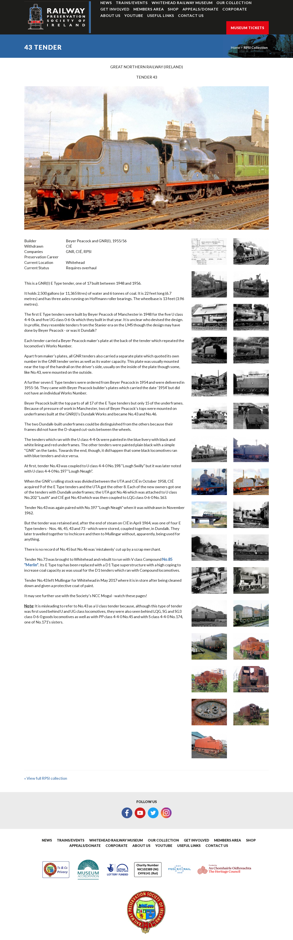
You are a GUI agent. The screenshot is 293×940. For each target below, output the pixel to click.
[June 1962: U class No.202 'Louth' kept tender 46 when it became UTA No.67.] (251, 547)
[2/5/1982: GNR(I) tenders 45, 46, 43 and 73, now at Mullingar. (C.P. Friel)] (251, 613)
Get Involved (115, 9)
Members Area (148, 9)
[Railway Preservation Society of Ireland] (57, 17)
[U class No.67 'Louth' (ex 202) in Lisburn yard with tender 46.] (251, 580)
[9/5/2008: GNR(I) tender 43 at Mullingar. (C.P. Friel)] (209, 679)
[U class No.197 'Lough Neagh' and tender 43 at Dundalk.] (251, 317)
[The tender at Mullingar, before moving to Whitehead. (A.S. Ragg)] (251, 712)
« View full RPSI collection (45, 778)
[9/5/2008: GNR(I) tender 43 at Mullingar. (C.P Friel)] (251, 679)
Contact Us (191, 15)
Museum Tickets (247, 28)
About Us (110, 15)
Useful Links (160, 15)
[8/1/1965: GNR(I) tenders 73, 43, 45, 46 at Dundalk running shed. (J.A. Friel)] (209, 613)
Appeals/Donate (201, 9)
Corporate (234, 9)
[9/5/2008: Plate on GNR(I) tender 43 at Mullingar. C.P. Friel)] (209, 712)
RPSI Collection (256, 47)
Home (235, 47)
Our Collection (234, 2)
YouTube (133, 15)
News (106, 2)
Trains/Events (132, 2)
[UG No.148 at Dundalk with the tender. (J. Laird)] (209, 350)
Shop (173, 9)
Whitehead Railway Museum (182, 2)
